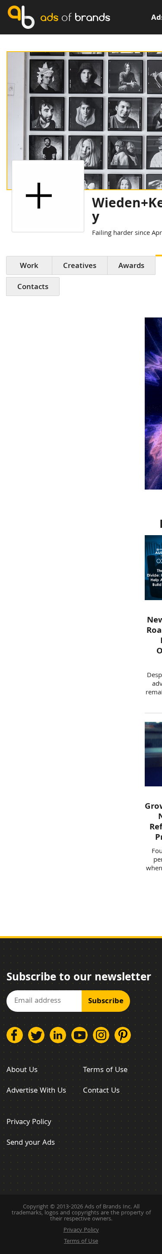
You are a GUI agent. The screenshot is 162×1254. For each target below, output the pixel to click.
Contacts (32, 287)
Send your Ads (30, 1143)
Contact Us (101, 1091)
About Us (22, 1070)
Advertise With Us (36, 1091)
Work (29, 266)
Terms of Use (105, 1070)
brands (75, 17)
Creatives (79, 266)
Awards (131, 266)
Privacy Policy (28, 1122)
